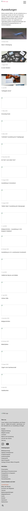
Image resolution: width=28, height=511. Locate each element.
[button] (25, 3)
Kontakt (3, 429)
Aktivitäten (4, 466)
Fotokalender (4, 475)
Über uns (3, 419)
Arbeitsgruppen (5, 447)
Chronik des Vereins (6, 438)
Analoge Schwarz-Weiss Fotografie (10, 462)
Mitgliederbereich (5, 494)
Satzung (3, 440)
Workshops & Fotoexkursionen (9, 471)
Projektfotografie (5, 454)
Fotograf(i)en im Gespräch (8, 473)
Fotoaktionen (4, 477)
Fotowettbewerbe (5, 479)
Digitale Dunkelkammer (7, 452)
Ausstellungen (4, 484)
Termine (3, 490)
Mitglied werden (5, 432)
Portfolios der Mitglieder (7, 488)
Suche (2, 496)
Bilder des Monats (6, 486)
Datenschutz (4, 502)
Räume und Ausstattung (7, 436)
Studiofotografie (5, 456)
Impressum (4, 500)
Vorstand (3, 434)
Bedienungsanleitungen (7, 492)
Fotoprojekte (4, 469)
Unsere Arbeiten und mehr (8, 481)
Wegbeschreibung (6, 430)
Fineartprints (4, 458)
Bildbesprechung (5, 450)
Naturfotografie (5, 460)
